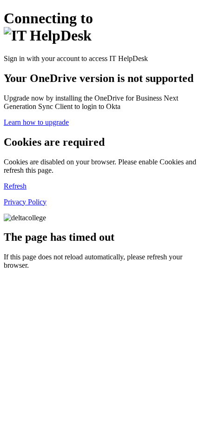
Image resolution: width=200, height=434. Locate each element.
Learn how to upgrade (36, 122)
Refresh (15, 186)
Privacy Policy (25, 202)
